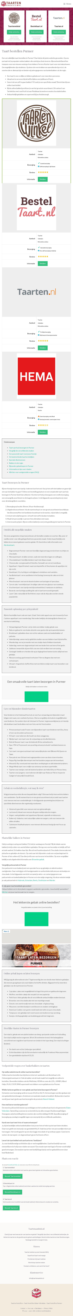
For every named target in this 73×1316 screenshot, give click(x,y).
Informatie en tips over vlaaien (20, 469)
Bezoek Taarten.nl (11, 1208)
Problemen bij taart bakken (37, 1259)
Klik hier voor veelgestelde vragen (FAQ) (24, 472)
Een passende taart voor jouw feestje (23, 454)
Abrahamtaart (9, 545)
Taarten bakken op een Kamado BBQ (36, 1252)
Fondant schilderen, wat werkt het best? (36, 1266)
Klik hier (5, 892)
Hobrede (21, 880)
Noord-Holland (48, 1099)
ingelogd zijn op (13, 1165)
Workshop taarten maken (36, 1262)
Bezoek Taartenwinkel (13, 1176)
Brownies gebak (38, 859)
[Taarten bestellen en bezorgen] (11, 4)
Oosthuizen (42, 880)
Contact (22, 1308)
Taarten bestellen (17, 1303)
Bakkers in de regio (16, 463)
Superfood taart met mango (37, 1255)
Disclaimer (38, 1308)
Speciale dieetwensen (17, 460)
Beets (35, 880)
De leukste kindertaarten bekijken (21, 457)
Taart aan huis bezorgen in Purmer (21, 448)
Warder (52, 880)
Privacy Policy (48, 1308)
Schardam (28, 880)
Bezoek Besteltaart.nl (12, 1192)
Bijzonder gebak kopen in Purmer (21, 466)
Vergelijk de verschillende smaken (21, 451)
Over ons (30, 1308)
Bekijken (43, 179)
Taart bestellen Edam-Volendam (34, 1303)
